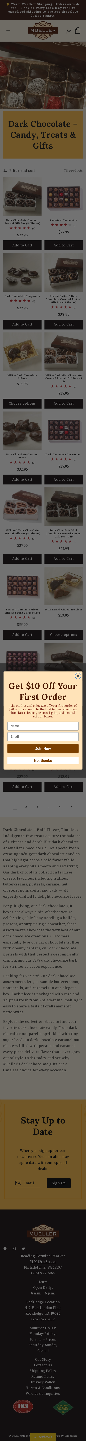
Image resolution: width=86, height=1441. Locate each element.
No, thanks (43, 760)
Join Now (43, 748)
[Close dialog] (78, 676)
